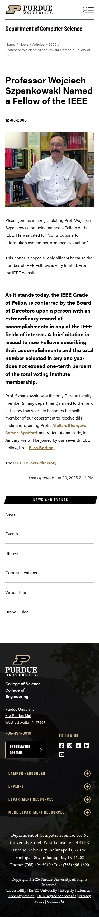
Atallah (59, 425)
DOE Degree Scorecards (56, 896)
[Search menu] (87, 9)
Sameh (12, 433)
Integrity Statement (76, 890)
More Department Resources (36, 812)
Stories (11, 553)
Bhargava (77, 425)
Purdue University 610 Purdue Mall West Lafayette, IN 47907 (25, 715)
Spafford (29, 433)
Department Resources (31, 799)
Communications (21, 573)
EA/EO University (43, 890)
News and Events (50, 499)
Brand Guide (17, 612)
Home (10, 44)
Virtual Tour (16, 592)
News (24, 44)
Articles (38, 44)
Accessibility (16, 890)
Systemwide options (20, 749)
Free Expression (21, 896)
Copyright (20, 879)
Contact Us (56, 901)
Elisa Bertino (41, 447)
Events (11, 533)
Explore (16, 786)
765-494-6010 (18, 733)
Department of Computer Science (43, 28)
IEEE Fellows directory (34, 463)
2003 (53, 44)
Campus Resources (26, 773)
